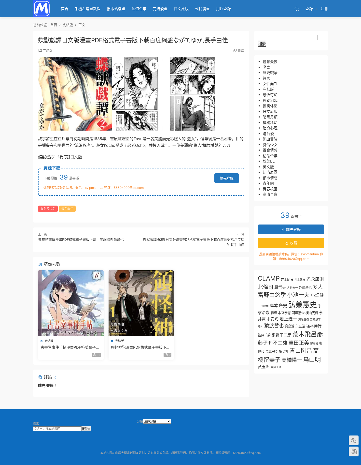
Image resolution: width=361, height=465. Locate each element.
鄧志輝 (314, 343)
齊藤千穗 (276, 367)
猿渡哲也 (274, 326)
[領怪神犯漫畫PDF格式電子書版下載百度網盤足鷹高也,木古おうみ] (141, 303)
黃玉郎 (264, 366)
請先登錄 (227, 178)
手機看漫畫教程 (87, 8)
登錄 (50, 385)
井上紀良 (287, 279)
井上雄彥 (299, 279)
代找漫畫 (202, 8)
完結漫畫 (160, 8)
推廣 (241, 50)
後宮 (266, 78)
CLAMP (269, 278)
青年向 (268, 183)
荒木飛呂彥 (307, 334)
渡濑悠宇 (315, 319)
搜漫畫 (86, 429)
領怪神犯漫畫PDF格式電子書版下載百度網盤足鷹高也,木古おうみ (140, 347)
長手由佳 (67, 208)
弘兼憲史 (302, 304)
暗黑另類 (270, 117)
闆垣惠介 (298, 313)
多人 (318, 287)
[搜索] (296, 8)
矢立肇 (300, 326)
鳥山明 (312, 359)
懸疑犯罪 (270, 100)
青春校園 (270, 189)
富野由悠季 (272, 294)
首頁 (64, 8)
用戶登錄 (223, 8)
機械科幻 (270, 122)
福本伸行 (314, 326)
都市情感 (270, 178)
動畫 (266, 67)
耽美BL (269, 161)
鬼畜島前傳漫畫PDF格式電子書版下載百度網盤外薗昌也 (81, 239)
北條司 (265, 287)
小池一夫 (298, 294)
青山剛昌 (301, 350)
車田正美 (299, 343)
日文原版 (181, 8)
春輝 (274, 313)
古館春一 (292, 287)
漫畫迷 (41, 8)
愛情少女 (270, 144)
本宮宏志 (284, 313)
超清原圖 (270, 172)
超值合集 (139, 8)
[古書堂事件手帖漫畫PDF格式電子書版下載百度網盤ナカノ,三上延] (71, 303)
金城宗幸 (271, 351)
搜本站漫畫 (116, 8)
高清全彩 (270, 194)
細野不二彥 (281, 335)
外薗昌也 (305, 287)
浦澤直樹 (303, 319)
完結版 (48, 50)
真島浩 (289, 326)
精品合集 (270, 155)
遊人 (260, 326)
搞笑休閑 (270, 106)
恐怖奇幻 (270, 94)
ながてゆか (48, 208)
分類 (140, 421)
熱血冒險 (270, 139)
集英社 (284, 351)
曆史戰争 (270, 72)
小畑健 (317, 295)
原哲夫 (280, 287)
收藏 (293, 243)
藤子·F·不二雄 (273, 343)
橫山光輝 (311, 313)
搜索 (262, 44)
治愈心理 (270, 128)
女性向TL (270, 83)
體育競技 (270, 61)
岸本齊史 (278, 305)
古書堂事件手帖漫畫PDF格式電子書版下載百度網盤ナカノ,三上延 (70, 347)
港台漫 (268, 133)
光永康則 (315, 279)
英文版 (268, 167)
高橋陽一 (291, 360)
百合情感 (270, 150)
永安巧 (272, 319)
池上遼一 (288, 318)
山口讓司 (263, 306)
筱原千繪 (264, 335)
